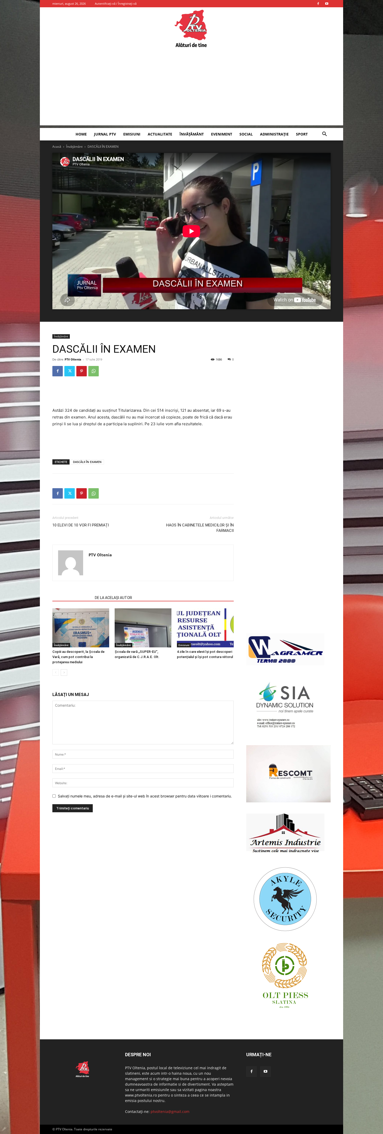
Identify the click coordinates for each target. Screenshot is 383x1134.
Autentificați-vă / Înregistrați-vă (116, 3)
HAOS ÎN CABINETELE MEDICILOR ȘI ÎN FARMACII (200, 528)
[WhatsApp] (93, 371)
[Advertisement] (191, 89)
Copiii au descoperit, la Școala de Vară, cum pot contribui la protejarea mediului (78, 657)
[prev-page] (55, 672)
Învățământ (192, 134)
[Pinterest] (81, 371)
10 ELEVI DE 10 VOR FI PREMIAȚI (80, 525)
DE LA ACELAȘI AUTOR (113, 598)
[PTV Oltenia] (191, 28)
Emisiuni (131, 134)
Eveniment (221, 134)
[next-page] (64, 672)
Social (246, 134)
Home (81, 134)
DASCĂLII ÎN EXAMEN (87, 462)
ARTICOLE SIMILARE (72, 598)
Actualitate (160, 134)
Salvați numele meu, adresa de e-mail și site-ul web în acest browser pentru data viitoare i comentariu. (145, 796)
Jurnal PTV (105, 134)
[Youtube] (327, 3)
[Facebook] (318, 3)
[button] (324, 134)
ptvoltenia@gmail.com (170, 1111)
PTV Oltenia (73, 359)
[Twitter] (69, 371)
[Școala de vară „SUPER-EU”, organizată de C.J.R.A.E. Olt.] (143, 627)
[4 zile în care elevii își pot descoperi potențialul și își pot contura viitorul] (205, 627)
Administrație (274, 134)
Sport (302, 134)
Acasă (56, 146)
